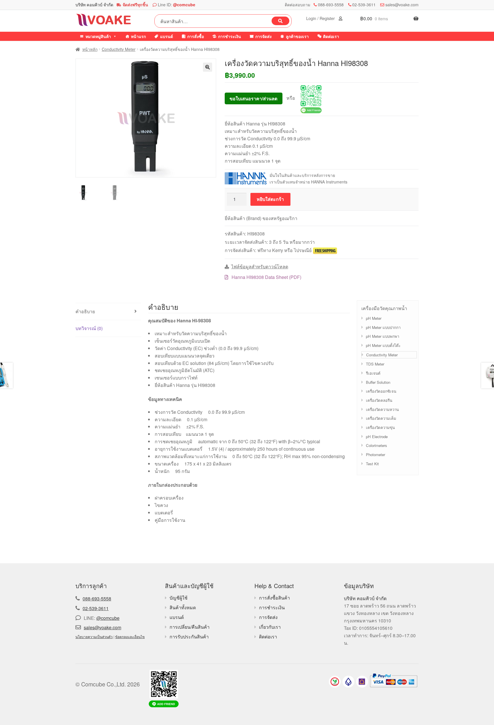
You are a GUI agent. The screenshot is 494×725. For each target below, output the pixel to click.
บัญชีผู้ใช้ (179, 597)
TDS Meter (375, 364)
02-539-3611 (364, 4)
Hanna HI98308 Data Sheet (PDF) (265, 277)
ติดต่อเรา (331, 36)
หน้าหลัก (89, 49)
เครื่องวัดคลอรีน (379, 400)
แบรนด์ (166, 36)
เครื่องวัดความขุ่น (380, 427)
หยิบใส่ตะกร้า (270, 199)
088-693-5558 (331, 4)
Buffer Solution (378, 382)
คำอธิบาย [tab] (85, 311)
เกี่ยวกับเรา (270, 627)
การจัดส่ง (263, 36)
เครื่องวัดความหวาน (382, 409)
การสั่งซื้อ (195, 36)
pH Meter (373, 318)
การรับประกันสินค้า (189, 636)
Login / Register (321, 18)
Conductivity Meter (119, 49)
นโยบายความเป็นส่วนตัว (94, 636)
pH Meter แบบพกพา (382, 336)
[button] (207, 67)
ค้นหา (280, 21)
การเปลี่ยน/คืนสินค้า (190, 627)
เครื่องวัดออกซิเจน (381, 391)
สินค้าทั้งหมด (183, 607)
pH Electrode (377, 436)
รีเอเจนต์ (373, 373)
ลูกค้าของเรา (297, 36)
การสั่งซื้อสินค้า (274, 597)
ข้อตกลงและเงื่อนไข (130, 636)
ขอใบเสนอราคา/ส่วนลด (253, 98)
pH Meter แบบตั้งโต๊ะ (383, 345)
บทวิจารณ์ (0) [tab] (89, 328)
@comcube (184, 4)
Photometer (375, 454)
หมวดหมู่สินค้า (98, 36)
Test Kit (372, 463)
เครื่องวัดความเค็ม (381, 418)
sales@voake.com (402, 4)
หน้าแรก (138, 36)
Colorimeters (376, 445)
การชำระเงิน (229, 36)
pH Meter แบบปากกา (383, 327)
